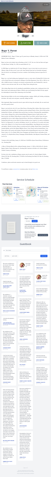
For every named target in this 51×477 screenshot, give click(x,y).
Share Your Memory (43, 235)
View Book (28, 221)
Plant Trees (22, 199)
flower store (35, 169)
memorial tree (16, 169)
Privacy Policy (22, 471)
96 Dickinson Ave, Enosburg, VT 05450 (20, 196)
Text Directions (16, 200)
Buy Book (35, 221)
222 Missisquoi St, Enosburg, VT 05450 (44, 198)
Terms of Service (29, 471)
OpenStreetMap (27, 473)
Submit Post (43, 256)
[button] (7, 190)
